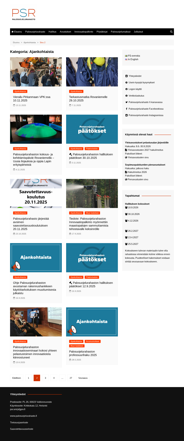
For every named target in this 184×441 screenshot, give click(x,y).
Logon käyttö (135, 89)
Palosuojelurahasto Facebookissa (146, 109)
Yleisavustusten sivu (138, 157)
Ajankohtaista (20, 91)
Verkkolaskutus (136, 95)
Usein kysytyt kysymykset (142, 82)
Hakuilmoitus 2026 (137, 172)
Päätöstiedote (92, 149)
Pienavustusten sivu (138, 179)
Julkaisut (138, 31)
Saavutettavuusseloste (21, 429)
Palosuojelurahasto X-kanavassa (145, 102)
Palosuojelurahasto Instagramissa (146, 115)
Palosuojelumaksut (120, 31)
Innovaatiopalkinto (83, 31)
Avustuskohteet (92, 341)
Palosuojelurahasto (35, 31)
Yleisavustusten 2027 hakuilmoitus (145, 150)
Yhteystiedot (135, 76)
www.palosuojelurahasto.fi (23, 416)
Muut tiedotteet (92, 213)
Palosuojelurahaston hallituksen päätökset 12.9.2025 (91, 284)
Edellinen (16, 378)
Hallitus (52, 31)
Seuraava (82, 378)
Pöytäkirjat (102, 31)
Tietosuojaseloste (19, 422)
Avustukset (65, 31)
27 (71, 378)
